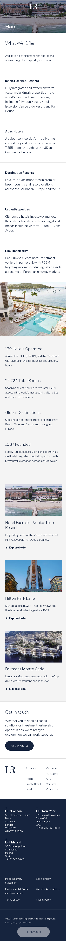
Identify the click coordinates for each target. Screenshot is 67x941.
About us (31, 768)
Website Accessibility (48, 889)
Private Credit (33, 784)
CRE (48, 778)
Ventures (51, 784)
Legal (29, 789)
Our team (51, 768)
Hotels (29, 778)
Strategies (52, 773)
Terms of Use (12, 899)
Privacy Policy (43, 899)
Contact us (52, 789)
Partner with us (19, 745)
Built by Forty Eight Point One (18, 922)
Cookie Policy (43, 878)
